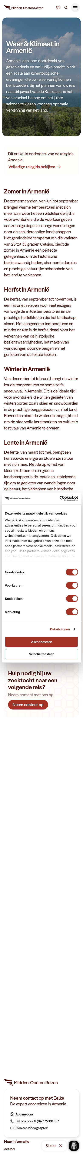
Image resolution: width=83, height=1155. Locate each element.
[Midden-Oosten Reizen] (24, 8)
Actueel (9, 1149)
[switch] (72, 583)
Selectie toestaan (41, 654)
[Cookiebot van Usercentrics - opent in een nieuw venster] (59, 498)
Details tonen (60, 629)
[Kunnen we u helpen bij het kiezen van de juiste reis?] (58, 7)
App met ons (25, 1114)
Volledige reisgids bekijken (32, 166)
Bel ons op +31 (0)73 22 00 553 (37, 1121)
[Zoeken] (66, 7)
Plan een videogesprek (32, 1128)
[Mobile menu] (75, 7)
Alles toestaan (41, 642)
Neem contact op (28, 704)
